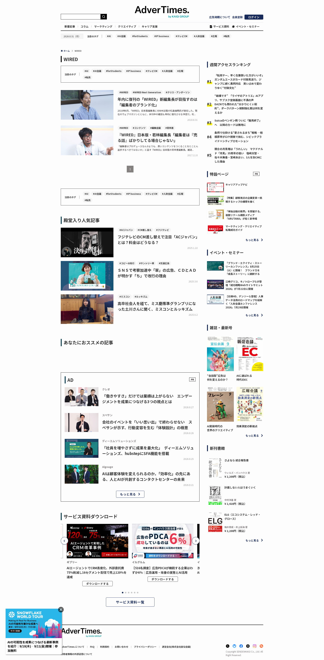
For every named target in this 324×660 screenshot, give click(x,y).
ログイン (254, 17)
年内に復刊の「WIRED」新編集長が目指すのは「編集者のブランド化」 (157, 101)
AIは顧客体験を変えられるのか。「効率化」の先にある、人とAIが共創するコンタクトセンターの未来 (146, 476)
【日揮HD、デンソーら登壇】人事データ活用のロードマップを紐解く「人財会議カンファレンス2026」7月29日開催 (244, 302)
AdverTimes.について (72, 646)
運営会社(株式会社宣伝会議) (176, 646)
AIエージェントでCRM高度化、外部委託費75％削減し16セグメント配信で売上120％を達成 (97, 572)
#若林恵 (169, 127)
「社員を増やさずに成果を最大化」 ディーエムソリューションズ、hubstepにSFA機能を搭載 (148, 450)
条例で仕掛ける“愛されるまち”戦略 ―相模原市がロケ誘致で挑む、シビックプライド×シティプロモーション (238, 137)
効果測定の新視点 (246, 426)
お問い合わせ (121, 646)
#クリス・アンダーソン (178, 92)
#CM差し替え (145, 229)
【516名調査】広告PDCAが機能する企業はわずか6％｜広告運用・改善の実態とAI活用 (162, 570)
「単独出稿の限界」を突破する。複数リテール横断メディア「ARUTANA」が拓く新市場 (244, 215)
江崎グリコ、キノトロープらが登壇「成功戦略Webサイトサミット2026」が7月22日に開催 (244, 285)
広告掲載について (219, 17)
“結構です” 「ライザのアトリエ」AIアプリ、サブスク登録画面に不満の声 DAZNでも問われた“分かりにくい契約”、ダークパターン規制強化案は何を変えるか (238, 104)
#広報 (214, 36)
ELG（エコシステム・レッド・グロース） (242, 517)
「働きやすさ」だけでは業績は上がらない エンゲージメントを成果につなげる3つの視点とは (147, 398)
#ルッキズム (141, 296)
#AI (109, 36)
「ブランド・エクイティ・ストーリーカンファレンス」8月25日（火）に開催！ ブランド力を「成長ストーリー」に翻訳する (244, 268)
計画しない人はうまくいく (240, 487)
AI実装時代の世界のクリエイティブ (220, 428)
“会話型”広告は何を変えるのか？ (217, 377)
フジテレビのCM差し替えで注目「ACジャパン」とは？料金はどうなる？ (158, 239)
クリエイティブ (127, 26)
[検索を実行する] (103, 16)
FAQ (92, 646)
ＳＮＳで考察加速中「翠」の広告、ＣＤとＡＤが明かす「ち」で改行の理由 (157, 272)
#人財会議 (199, 36)
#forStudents (140, 36)
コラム (84, 26)
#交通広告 (164, 263)
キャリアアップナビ (237, 184)
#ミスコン (124, 296)
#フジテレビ (162, 229)
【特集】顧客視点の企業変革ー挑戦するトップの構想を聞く (244, 199)
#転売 (227, 36)
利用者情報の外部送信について (76, 654)
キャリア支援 (150, 26)
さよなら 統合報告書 (236, 460)
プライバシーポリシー (145, 646)
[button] (64, 540)
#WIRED (123, 92)
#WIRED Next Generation (147, 92)
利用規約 (104, 646)
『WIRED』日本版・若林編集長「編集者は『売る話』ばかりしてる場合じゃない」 (157, 137)
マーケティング (103, 26)
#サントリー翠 (146, 263)
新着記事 (69, 26)
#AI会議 (121, 36)
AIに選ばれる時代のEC (244, 377)
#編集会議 (155, 127)
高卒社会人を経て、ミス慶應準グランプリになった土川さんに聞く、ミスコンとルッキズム (157, 306)
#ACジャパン (126, 229)
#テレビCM (181, 36)
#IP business (161, 36)
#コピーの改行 (126, 263)
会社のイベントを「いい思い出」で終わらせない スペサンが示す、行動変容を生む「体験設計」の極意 (147, 424)
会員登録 (237, 17)
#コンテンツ (139, 127)
